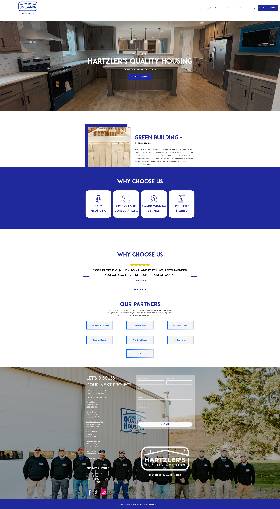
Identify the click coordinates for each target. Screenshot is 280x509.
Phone (140, 398)
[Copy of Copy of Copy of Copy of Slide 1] (142, 289)
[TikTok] (96, 492)
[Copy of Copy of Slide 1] (140, 289)
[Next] (194, 277)
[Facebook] (89, 492)
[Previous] (86, 277)
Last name (170, 379)
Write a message (144, 407)
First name (142, 379)
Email (140, 388)
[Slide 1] (134, 289)
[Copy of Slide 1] (137, 289)
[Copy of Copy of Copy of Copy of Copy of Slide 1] (145, 289)
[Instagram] (103, 492)
